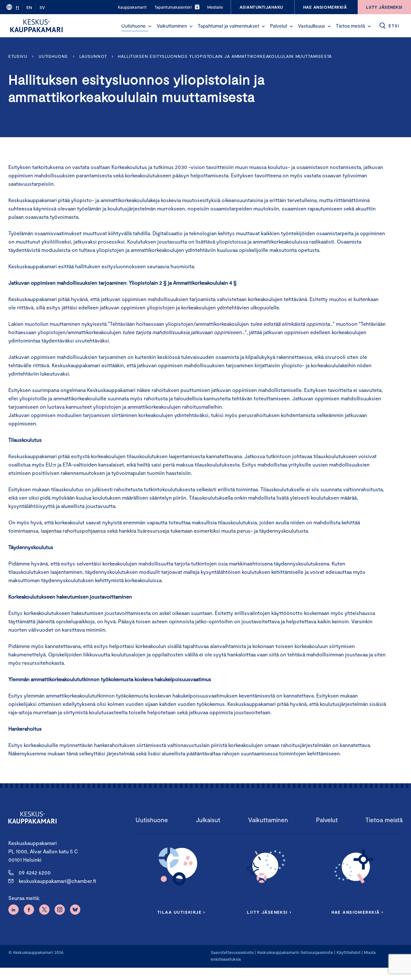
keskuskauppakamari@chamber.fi (57, 881)
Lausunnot (93, 56)
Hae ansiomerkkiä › (357, 912)
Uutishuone (133, 26)
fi (17, 7)
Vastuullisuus (311, 26)
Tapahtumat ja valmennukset (228, 26)
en (29, 7)
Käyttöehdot (349, 952)
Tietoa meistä (350, 26)
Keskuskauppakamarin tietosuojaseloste (294, 952)
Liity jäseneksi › (269, 912)
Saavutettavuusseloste (232, 952)
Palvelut (278, 26)
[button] (150, 26)
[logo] (36, 25)
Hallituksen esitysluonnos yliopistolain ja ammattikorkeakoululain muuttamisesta (225, 56)
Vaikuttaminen (172, 26)
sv (42, 7)
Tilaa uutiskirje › (181, 912)
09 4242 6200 (35, 872)
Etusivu (17, 56)
